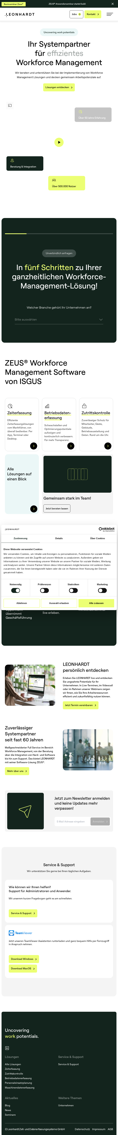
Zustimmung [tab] (20, 538)
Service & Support (68, 1064)
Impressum (98, 1129)
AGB (110, 1129)
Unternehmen (66, 1105)
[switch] (44, 590)
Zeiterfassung (12, 1068)
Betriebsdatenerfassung (18, 1078)
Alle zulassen (96, 603)
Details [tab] (59, 538)
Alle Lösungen (13, 1064)
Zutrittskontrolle (14, 1073)
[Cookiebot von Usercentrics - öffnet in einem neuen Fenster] (101, 529)
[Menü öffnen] (110, 14)
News (8, 1110)
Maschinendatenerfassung (19, 1087)
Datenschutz (82, 1129)
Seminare (10, 1114)
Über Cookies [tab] (97, 538)
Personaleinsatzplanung (18, 1082)
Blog (7, 1105)
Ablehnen (21, 603)
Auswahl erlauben (59, 603)
